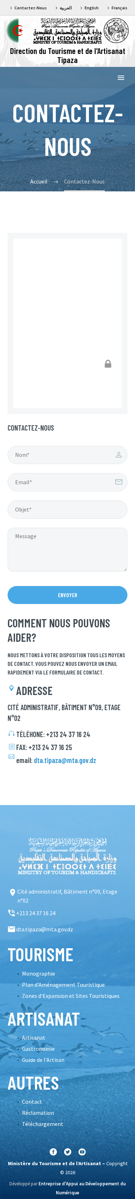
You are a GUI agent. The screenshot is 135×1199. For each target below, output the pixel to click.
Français (119, 7)
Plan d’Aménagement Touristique (63, 984)
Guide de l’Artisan (43, 1059)
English (92, 7)
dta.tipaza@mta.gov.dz (65, 760)
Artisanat (33, 1037)
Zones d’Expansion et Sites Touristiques (71, 995)
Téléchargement (42, 1123)
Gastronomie (38, 1048)
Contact (32, 1101)
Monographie (38, 973)
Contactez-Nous (30, 7)
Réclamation (38, 1112)
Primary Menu (120, 77)
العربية (66, 7)
